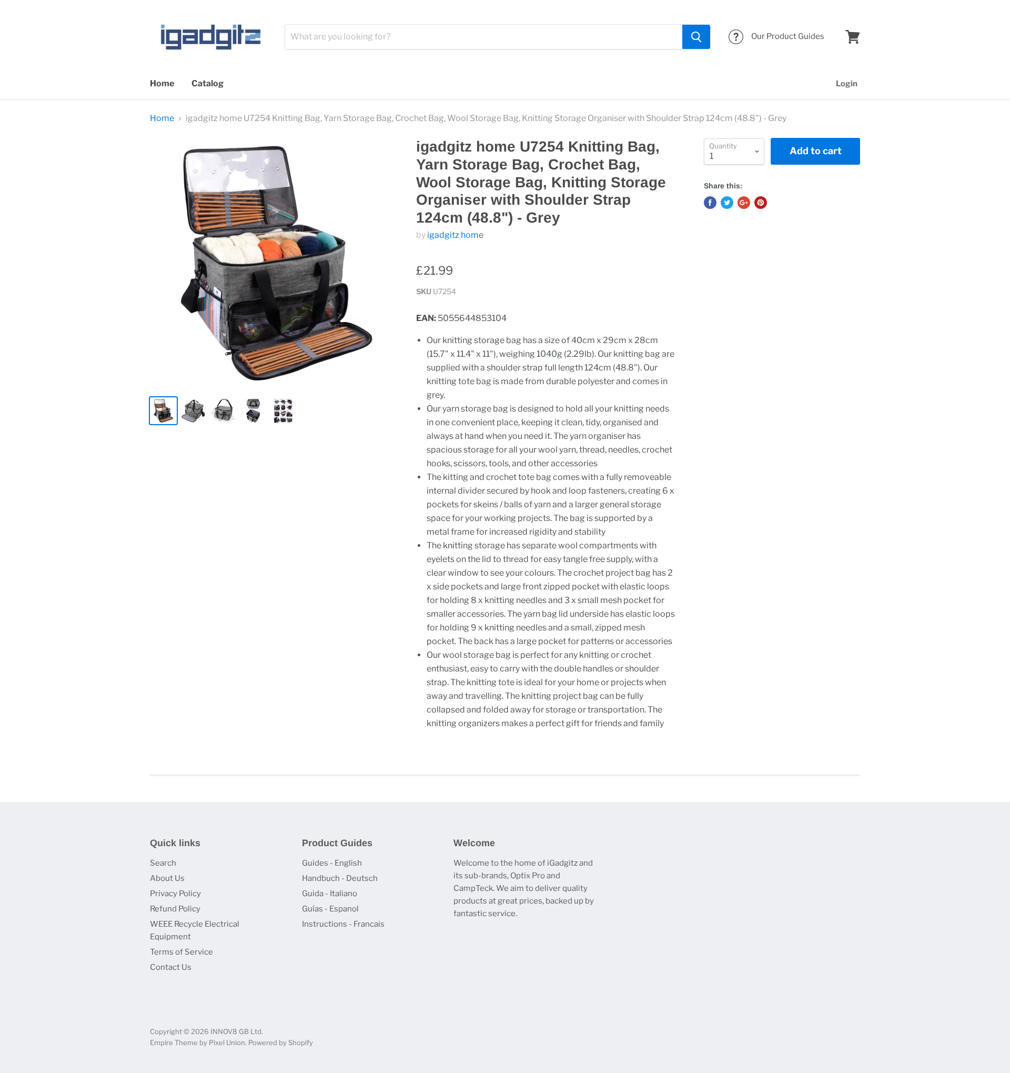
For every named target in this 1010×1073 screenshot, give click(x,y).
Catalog (207, 83)
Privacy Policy (175, 893)
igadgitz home (455, 235)
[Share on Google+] (744, 202)
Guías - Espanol (330, 909)
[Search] (696, 37)
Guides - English (332, 863)
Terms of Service (181, 952)
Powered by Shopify (280, 1042)
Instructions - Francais (343, 924)
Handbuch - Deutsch (340, 878)
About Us (167, 878)
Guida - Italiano (329, 893)
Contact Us (170, 967)
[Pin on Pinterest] (760, 202)
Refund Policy (175, 909)
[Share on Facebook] (710, 202)
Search (163, 863)
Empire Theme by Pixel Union (197, 1042)
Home (162, 83)
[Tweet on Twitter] (727, 202)
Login (846, 83)
